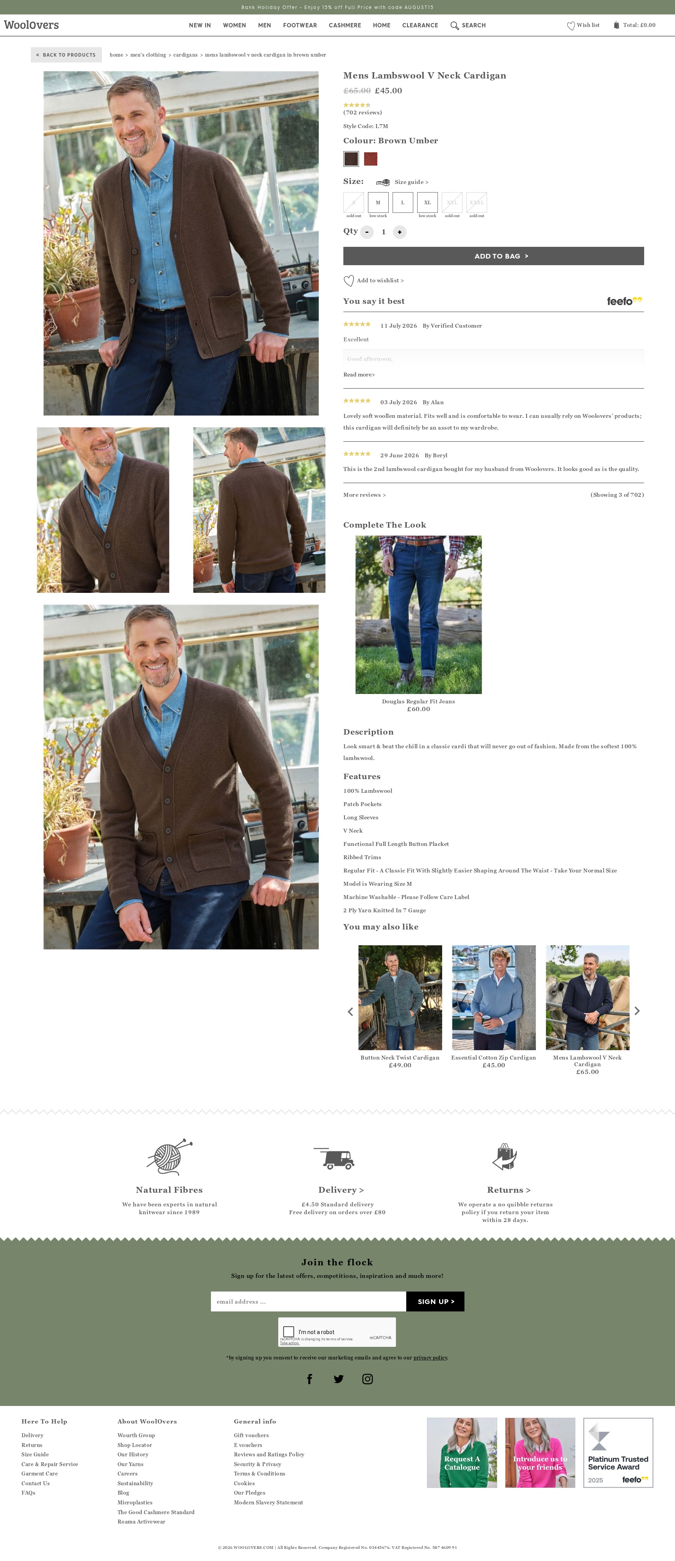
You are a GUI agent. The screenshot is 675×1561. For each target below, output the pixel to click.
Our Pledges (250, 1493)
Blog (123, 1493)
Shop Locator (135, 1445)
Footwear (300, 25)
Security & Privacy (258, 1464)
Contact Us (35, 1483)
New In (200, 25)
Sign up (433, 1301)
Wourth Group (136, 1435)
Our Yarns (131, 1464)
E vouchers (248, 1445)
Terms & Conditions (260, 1473)
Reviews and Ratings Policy (269, 1454)
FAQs (28, 1493)
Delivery (32, 1435)
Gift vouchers (251, 1435)
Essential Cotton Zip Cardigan (493, 1057)
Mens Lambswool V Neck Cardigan (587, 1060)
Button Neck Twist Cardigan (400, 1057)
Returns (32, 1445)
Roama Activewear (142, 1521)
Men (264, 25)
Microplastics (135, 1502)
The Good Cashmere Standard (156, 1512)
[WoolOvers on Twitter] (337, 1377)
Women (234, 25)
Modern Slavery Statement (269, 1502)
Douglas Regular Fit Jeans (418, 701)
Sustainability (136, 1483)
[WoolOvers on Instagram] (366, 1377)
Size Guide (35, 1454)
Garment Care (39, 1473)
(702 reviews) (362, 112)
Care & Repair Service (50, 1464)
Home (382, 25)
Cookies (244, 1483)
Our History (133, 1454)
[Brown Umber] (351, 159)
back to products (69, 54)
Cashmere (345, 25)
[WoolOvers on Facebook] (308, 1377)
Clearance (420, 25)
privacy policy (430, 1358)
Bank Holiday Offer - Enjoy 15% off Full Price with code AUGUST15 (337, 7)
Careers (128, 1473)
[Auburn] (370, 159)
